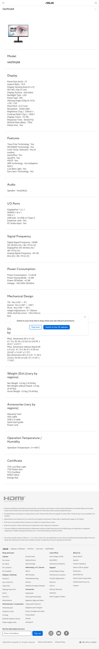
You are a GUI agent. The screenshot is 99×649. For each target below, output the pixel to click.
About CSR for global (80, 567)
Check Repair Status (57, 571)
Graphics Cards (8, 611)
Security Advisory (56, 589)
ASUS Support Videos (57, 597)
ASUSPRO (53, 560)
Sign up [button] (37, 633)
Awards (75, 560)
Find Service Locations (58, 575)
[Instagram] (51, 633)
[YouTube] (58, 633)
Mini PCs (5, 597)
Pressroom (77, 571)
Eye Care (39, 549)
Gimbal (28, 619)
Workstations (7, 600)
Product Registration (57, 578)
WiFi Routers (30, 575)
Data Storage (30, 564)
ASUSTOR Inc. (78, 575)
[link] (49, 3)
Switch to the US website (57, 327)
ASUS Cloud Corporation (82, 578)
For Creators (7, 568)
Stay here (35, 327)
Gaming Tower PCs (9, 589)
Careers (76, 586)
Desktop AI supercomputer (35, 586)
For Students (7, 571)
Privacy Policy (60, 642)
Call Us (52, 586)
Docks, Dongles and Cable (34, 611)
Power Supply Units (9, 622)
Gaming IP (29, 622)
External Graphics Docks (11, 619)
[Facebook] (66, 633)
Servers (28, 582)
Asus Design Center (57, 557)
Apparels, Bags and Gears (34, 600)
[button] (3, 3)
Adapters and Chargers (33, 608)
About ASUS (77, 557)
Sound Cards (30, 557)
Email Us (53, 582)
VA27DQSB (8, 9)
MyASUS (53, 593)
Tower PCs (6, 586)
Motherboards (7, 608)
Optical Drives (30, 560)
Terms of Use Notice (45, 642)
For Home (6, 560)
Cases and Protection (33, 604)
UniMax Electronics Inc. (81, 582)
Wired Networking (32, 578)
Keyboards (29, 593)
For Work (5, 564)
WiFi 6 (27, 571)
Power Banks (30, 615)
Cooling (5, 615)
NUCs (4, 593)
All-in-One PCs (7, 582)
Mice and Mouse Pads (33, 597)
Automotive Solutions (57, 564)
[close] (85, 317)
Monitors (5, 579)
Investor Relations (79, 564)
